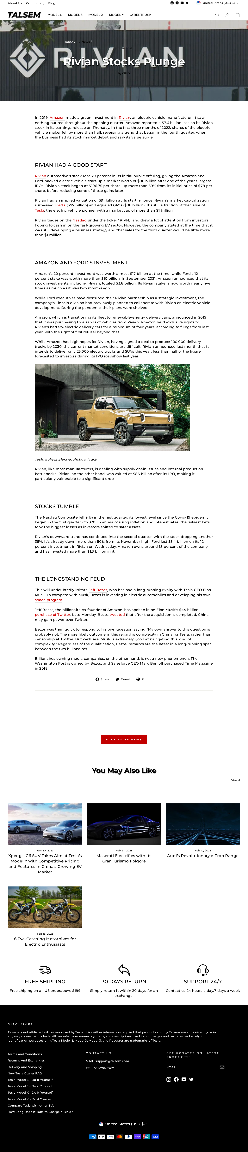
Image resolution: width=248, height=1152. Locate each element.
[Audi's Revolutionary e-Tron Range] (203, 824)
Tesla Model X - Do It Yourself (30, 1092)
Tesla (39, 210)
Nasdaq (79, 220)
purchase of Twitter (52, 615)
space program (48, 600)
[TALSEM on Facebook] (176, 1079)
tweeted (117, 615)
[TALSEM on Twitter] (191, 1079)
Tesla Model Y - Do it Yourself (30, 1099)
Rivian (124, 117)
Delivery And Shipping (25, 1067)
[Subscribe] (222, 1067)
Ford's (60, 205)
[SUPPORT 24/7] (203, 971)
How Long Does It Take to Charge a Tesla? (40, 1112)
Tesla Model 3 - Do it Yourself (30, 1086)
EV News (83, 42)
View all (235, 780)
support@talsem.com (112, 1061)
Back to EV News (124, 739)
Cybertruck (141, 15)
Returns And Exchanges (26, 1060)
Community (35, 3)
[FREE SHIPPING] (45, 971)
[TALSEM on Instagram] (168, 1079)
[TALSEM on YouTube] (184, 1079)
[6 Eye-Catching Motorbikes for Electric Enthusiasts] (45, 907)
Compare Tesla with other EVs (31, 1105)
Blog (51, 3)
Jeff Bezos (98, 590)
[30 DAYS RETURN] (124, 971)
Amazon (57, 117)
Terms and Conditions (25, 1054)
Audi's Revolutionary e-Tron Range (203, 855)
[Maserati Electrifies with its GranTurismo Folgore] (124, 824)
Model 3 (75, 15)
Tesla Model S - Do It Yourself (30, 1080)
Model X (95, 15)
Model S (54, 15)
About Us (15, 3)
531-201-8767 (104, 1068)
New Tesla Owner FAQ (25, 1073)
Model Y (116, 15)
